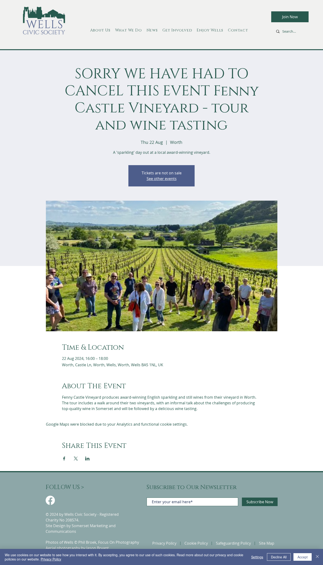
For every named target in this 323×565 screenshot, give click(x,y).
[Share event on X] (76, 458)
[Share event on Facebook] (64, 458)
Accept (302, 557)
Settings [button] (257, 557)
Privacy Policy (51, 559)
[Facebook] (50, 500)
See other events (162, 178)
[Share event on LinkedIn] (87, 458)
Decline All (279, 557)
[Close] (317, 557)
